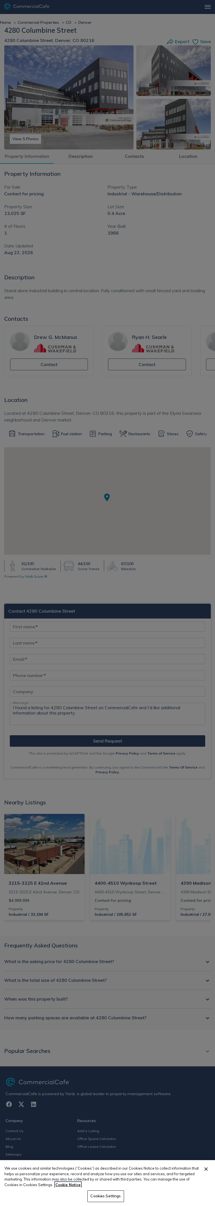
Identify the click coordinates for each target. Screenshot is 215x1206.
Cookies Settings (105, 1196)
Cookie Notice (68, 1184)
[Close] (206, 1169)
